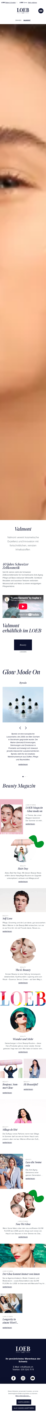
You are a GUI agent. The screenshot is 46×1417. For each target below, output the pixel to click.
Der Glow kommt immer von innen (21, 1274)
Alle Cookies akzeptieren (24, 1408)
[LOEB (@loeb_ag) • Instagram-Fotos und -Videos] (23, 1378)
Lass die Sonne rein (34, 1164)
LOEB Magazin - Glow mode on (34, 809)
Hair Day (23, 868)
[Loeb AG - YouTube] (32, 1378)
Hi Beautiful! (31, 1084)
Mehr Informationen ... (23, 1396)
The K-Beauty (23, 970)
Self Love (7, 918)
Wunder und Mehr (23, 1039)
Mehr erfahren (32, 2)
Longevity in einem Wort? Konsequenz (9, 1323)
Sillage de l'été (10, 1129)
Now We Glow (23, 1224)
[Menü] (40, 10)
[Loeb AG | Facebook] (13, 1378)
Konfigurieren (24, 1402)
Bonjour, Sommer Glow (11, 1086)
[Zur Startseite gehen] (23, 11)
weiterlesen (30, 824)
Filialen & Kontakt (10, 2)
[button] (25, 728)
